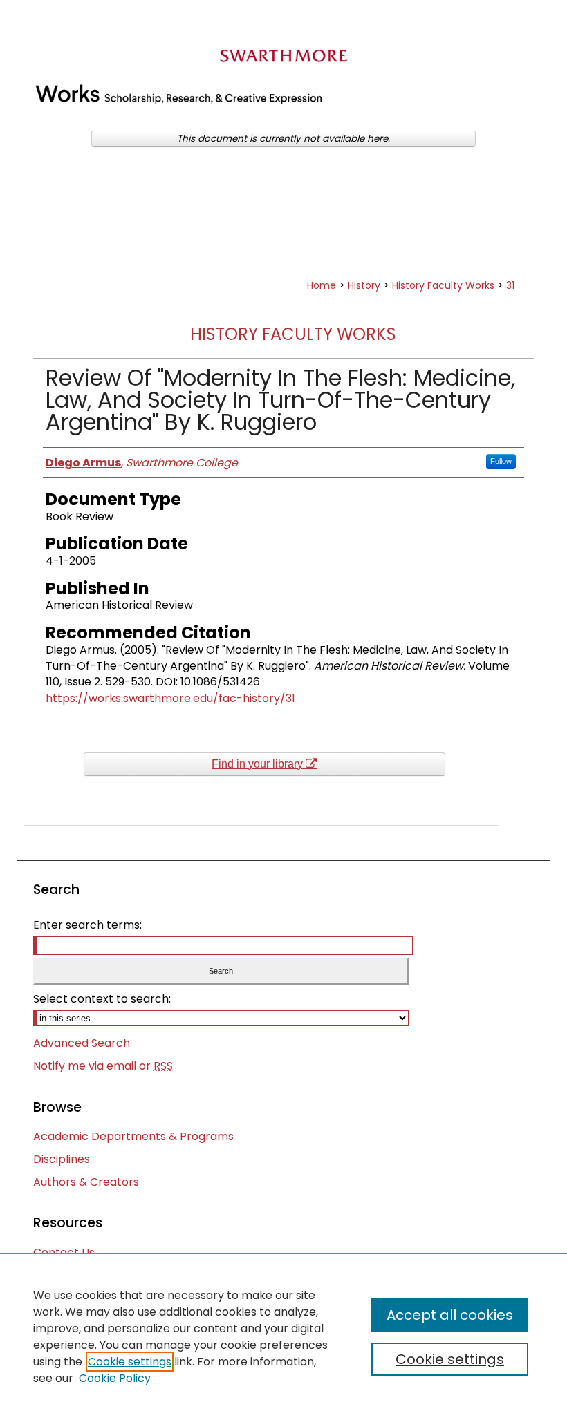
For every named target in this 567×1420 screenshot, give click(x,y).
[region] (283, 1336)
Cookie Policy (115, 1378)
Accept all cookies (450, 1315)
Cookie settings (129, 1362)
